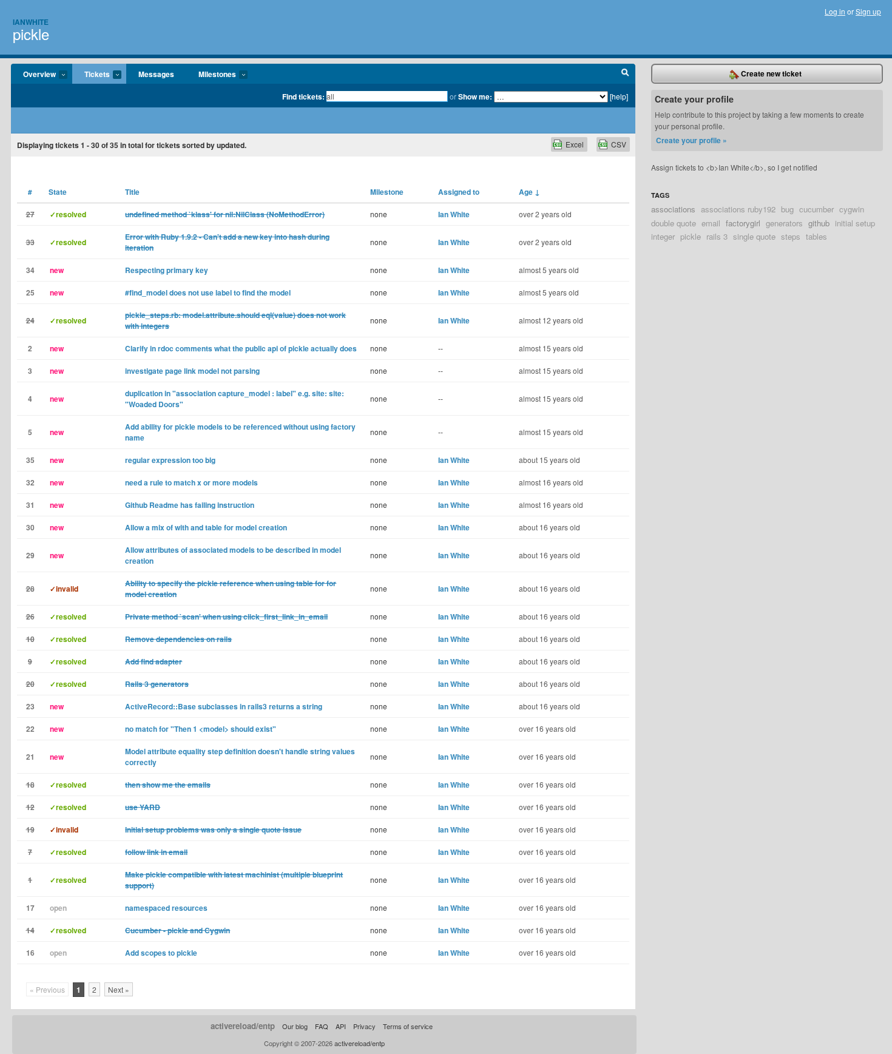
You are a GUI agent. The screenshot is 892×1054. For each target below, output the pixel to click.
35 (30, 459)
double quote (673, 223)
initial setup (855, 223)
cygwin (851, 209)
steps (790, 236)
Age (529, 191)
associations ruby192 (738, 209)
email (710, 223)
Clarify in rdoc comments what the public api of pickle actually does (241, 348)
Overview (33, 75)
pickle (31, 33)
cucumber (816, 209)
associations (673, 209)
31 (30, 504)
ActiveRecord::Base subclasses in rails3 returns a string (223, 706)
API (341, 1026)
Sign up (868, 11)
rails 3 (717, 236)
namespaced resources (166, 907)
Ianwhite (31, 21)
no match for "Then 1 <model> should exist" (200, 728)
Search (625, 74)
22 (30, 728)
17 (30, 907)
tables (816, 236)
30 (30, 527)
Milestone (387, 191)
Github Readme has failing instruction (189, 504)
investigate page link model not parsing (192, 370)
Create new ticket (770, 73)
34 (30, 270)
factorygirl (743, 223)
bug (787, 209)
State (58, 191)
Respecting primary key (166, 270)
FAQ (321, 1026)
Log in (835, 11)
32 (30, 482)
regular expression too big (170, 459)
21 (30, 756)
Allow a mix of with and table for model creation (206, 527)
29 (30, 555)
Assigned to (458, 191)
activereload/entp (243, 1026)
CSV (618, 144)
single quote (754, 236)
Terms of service (408, 1026)
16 (30, 952)
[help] (619, 96)
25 (30, 292)
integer (663, 236)
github (818, 223)
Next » (118, 989)
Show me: (475, 96)
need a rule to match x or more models (191, 482)
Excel (575, 144)
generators (784, 223)
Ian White (454, 214)
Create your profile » (691, 140)
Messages (156, 74)
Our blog (295, 1026)
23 (30, 706)
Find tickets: (303, 96)
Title (132, 191)
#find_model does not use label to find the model (208, 292)
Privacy (364, 1026)
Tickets (91, 75)
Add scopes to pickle (161, 952)
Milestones (211, 75)
